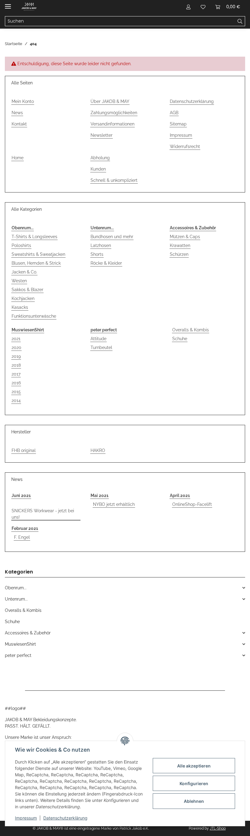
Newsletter (101, 135)
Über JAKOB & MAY (110, 101)
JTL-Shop (218, 828)
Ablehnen (194, 801)
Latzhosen (101, 245)
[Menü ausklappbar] (8, 4)
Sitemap (178, 124)
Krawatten (180, 245)
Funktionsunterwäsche (34, 316)
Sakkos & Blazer (27, 289)
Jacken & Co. (24, 272)
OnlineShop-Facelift (192, 504)
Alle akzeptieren (194, 765)
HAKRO (98, 450)
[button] (188, 7)
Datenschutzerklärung (65, 817)
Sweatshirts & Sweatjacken (38, 254)
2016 (16, 382)
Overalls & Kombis (190, 329)
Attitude (98, 338)
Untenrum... (102, 227)
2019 (16, 356)
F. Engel (22, 537)
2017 (16, 374)
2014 (16, 400)
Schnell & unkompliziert (114, 180)
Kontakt (19, 124)
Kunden (98, 169)
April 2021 (180, 495)
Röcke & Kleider (106, 263)
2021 (16, 338)
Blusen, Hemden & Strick (36, 263)
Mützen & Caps (185, 236)
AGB (174, 112)
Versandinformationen (112, 124)
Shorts (97, 254)
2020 (16, 347)
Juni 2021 (21, 495)
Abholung (100, 157)
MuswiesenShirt (28, 329)
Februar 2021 (25, 528)
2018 (16, 365)
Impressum (26, 817)
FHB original (24, 450)
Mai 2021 (100, 495)
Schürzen (179, 254)
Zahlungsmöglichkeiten (114, 112)
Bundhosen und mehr (112, 236)
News (17, 112)
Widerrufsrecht (185, 146)
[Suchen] (240, 21)
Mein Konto (23, 101)
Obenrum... (23, 227)
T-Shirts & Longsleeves (34, 236)
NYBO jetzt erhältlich (114, 504)
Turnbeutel (101, 347)
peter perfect (104, 329)
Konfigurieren (194, 783)
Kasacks (20, 307)
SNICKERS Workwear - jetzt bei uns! (43, 514)
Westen (19, 280)
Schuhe (179, 338)
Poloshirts (21, 245)
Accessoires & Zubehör (193, 227)
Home (17, 157)
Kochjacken (23, 298)
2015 (16, 391)
